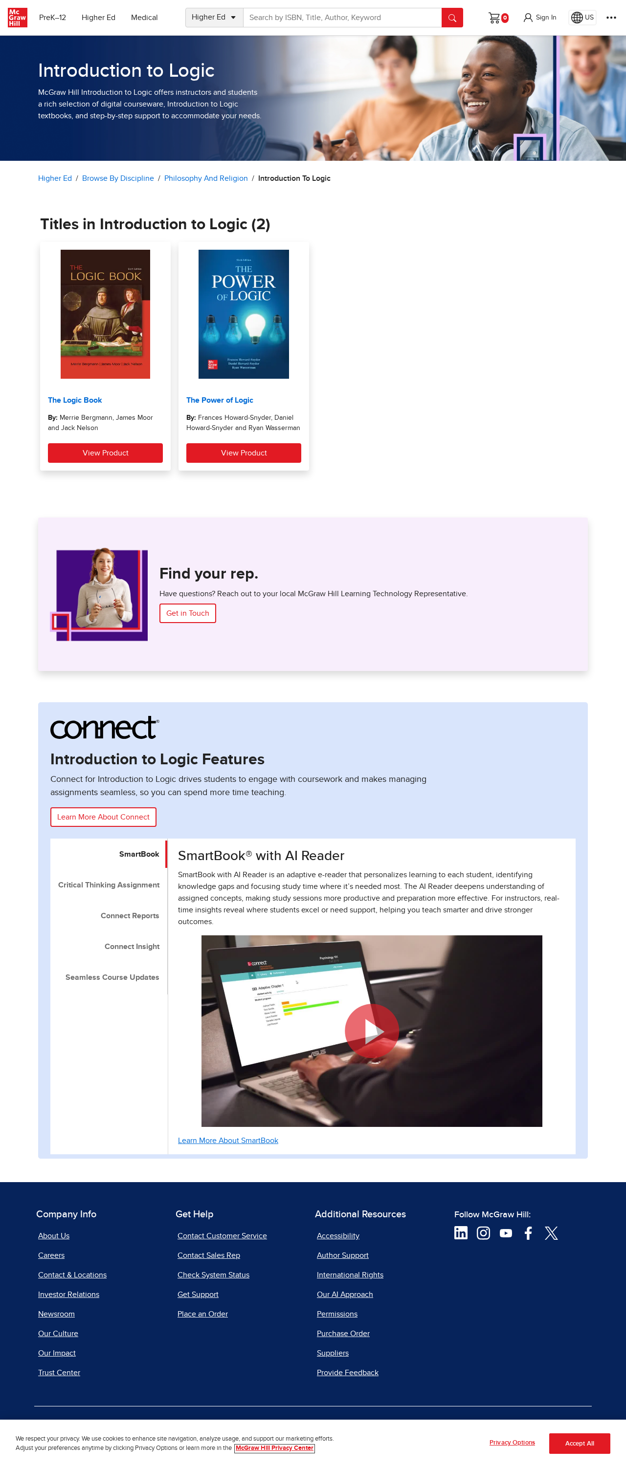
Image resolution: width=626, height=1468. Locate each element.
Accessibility (338, 1236)
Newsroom (56, 1314)
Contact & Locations (72, 1275)
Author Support (343, 1255)
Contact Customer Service (222, 1236)
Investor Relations (68, 1294)
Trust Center (59, 1373)
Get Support (198, 1294)
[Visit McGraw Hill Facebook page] (528, 1232)
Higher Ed (98, 18)
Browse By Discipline (118, 178)
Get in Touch (187, 613)
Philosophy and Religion (206, 178)
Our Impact (57, 1353)
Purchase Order (343, 1334)
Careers (51, 1255)
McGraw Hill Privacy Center (274, 1449)
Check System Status (213, 1275)
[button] (539, 17)
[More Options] (611, 17)
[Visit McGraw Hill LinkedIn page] (461, 1232)
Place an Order (203, 1314)
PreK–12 (52, 18)
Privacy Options (512, 1443)
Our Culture (58, 1334)
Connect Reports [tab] (130, 916)
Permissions (337, 1314)
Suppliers (333, 1353)
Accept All (579, 1444)
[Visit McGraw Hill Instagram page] (483, 1232)
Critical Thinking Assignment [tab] (108, 885)
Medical (144, 18)
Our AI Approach (345, 1294)
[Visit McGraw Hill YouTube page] (506, 1232)
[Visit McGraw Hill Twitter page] (551, 1232)
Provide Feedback (348, 1373)
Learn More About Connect (103, 817)
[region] (313, 1444)
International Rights (350, 1275)
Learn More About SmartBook (228, 1140)
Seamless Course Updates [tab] (112, 977)
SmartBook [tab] (139, 854)
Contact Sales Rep (209, 1255)
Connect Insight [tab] (132, 946)
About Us (53, 1236)
